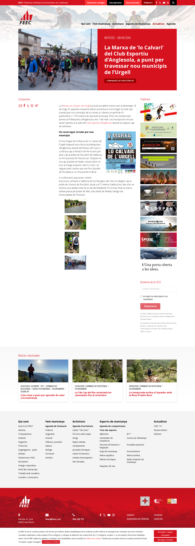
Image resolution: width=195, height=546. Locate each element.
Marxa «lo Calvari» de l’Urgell (76, 105)
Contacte (158, 514)
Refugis (48, 449)
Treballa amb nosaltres (29, 473)
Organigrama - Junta (27, 449)
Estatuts (22, 438)
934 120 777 (78, 519)
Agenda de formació (56, 426)
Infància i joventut (53, 442)
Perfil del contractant (28, 469)
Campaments (79, 445)
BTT (129, 434)
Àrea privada (132, 2)
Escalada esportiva (135, 444)
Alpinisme (104, 434)
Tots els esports (108, 430)
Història (21, 430)
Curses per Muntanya (136, 438)
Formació (49, 453)
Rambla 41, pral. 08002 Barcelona (26, 520)
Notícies (109, 38)
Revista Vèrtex (160, 430)
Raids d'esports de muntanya (135, 461)
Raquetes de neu (107, 466)
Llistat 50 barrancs (81, 453)
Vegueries (22, 442)
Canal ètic (158, 518)
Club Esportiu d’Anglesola (99, 122)
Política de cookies (93, 538)
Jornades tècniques (81, 449)
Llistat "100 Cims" (81, 430)
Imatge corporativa (27, 465)
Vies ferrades (79, 461)
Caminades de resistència (120, 80)
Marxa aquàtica (107, 455)
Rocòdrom (23, 461)
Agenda (171, 23)
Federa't (148, 2)
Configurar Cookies (51, 542)
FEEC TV (158, 426)
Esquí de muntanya (108, 451)
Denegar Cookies (165, 540)
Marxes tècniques (108, 459)
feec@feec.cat (53, 519)
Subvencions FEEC (26, 457)
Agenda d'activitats (83, 426)
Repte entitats (79, 442)
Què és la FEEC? (25, 426)
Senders (49, 457)
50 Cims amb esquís (82, 434)
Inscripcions (115, 2)
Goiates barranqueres (83, 457)
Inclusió (48, 438)
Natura (48, 445)
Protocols (22, 445)
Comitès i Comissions (28, 477)
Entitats (21, 453)
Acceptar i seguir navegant (165, 533)
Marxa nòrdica (133, 455)
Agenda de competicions (112, 426)
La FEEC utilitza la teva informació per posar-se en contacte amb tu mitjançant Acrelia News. (157, 316)
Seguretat (49, 434)
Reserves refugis (96, 2)
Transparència (24, 434)
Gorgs (75, 438)
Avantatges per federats (138, 518)
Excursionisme (133, 451)
